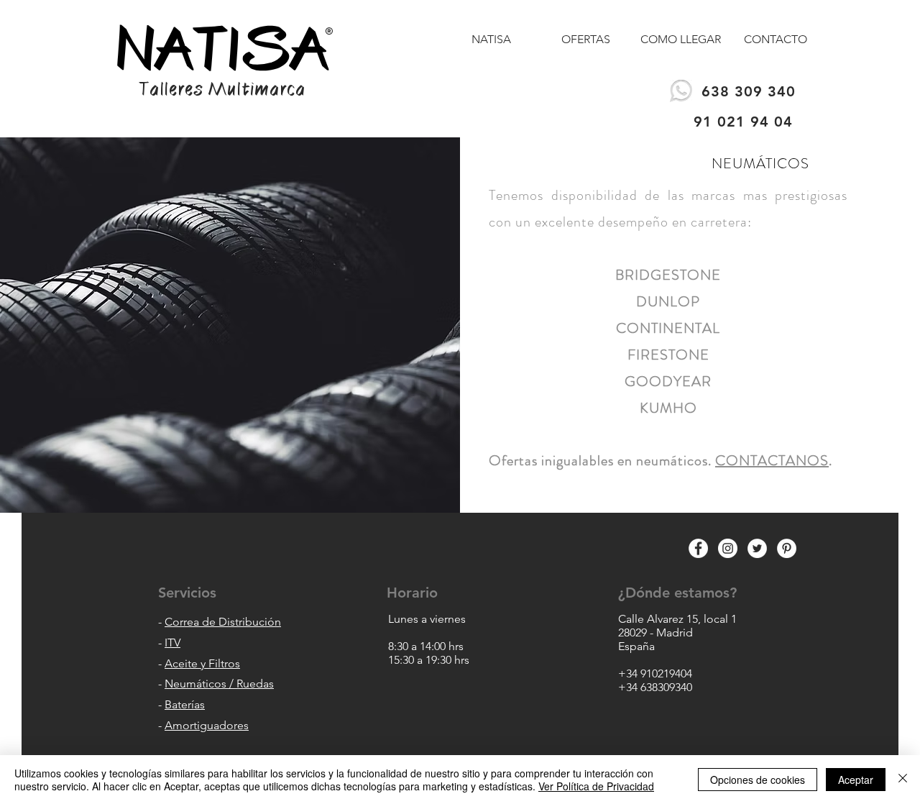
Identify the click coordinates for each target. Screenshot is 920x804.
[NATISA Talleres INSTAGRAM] (727, 548)
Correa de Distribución (223, 622)
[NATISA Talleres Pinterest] (786, 548)
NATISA (223, 49)
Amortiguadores (207, 725)
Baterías (185, 704)
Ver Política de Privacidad (596, 786)
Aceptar (855, 779)
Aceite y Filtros (202, 663)
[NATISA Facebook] (698, 548)
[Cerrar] (902, 779)
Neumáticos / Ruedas (219, 683)
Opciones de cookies (757, 779)
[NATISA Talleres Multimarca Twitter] (757, 548)
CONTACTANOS (772, 460)
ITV (172, 642)
